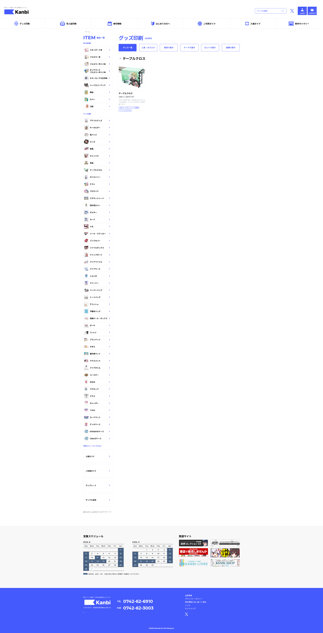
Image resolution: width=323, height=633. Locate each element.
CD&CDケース (95, 438)
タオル (92, 346)
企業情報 (188, 595)
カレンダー (94, 403)
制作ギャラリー (302, 23)
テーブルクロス (96, 170)
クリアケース (95, 269)
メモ (91, 226)
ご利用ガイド (210, 23)
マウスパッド (95, 360)
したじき (93, 276)
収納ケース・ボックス (98, 318)
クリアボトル (95, 368)
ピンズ (92, 141)
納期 (231, 47)
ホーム (87, 32)
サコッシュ (94, 304)
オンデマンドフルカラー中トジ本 (98, 71)
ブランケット (95, 339)
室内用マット (95, 353)
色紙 (91, 163)
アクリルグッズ (96, 120)
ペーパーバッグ (96, 290)
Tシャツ (93, 332)
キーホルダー (95, 127)
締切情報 (117, 23)
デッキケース (95, 424)
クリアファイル (96, 262)
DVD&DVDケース (97, 431)
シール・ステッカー (98, 233)
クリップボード (96, 254)
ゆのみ (92, 382)
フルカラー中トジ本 (98, 64)
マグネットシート (97, 198)
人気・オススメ (148, 47)
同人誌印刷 (71, 23)
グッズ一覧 (127, 47)
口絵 (91, 106)
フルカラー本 (95, 57)
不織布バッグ (95, 311)
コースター (94, 375)
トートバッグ (95, 297)
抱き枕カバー (95, 205)
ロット (210, 47)
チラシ (92, 184)
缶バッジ (93, 134)
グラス (92, 396)
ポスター (93, 212)
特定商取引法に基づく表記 (195, 602)
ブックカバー (95, 240)
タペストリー (95, 177)
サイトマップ (190, 608)
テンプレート (91, 485)
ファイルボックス (97, 247)
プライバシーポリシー (194, 598)
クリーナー (94, 283)
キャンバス (94, 156)
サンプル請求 (91, 500)
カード (92, 219)
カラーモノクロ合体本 (98, 78)
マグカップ (94, 389)
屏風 (91, 148)
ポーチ (92, 325)
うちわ (92, 410)
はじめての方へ (163, 23)
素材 (169, 47)
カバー (92, 99)
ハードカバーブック (98, 85)
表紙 (91, 92)
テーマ (189, 47)
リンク (187, 605)
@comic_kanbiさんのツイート (97, 511)
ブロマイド (94, 191)
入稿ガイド (255, 23)
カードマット (95, 417)
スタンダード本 (96, 50)
